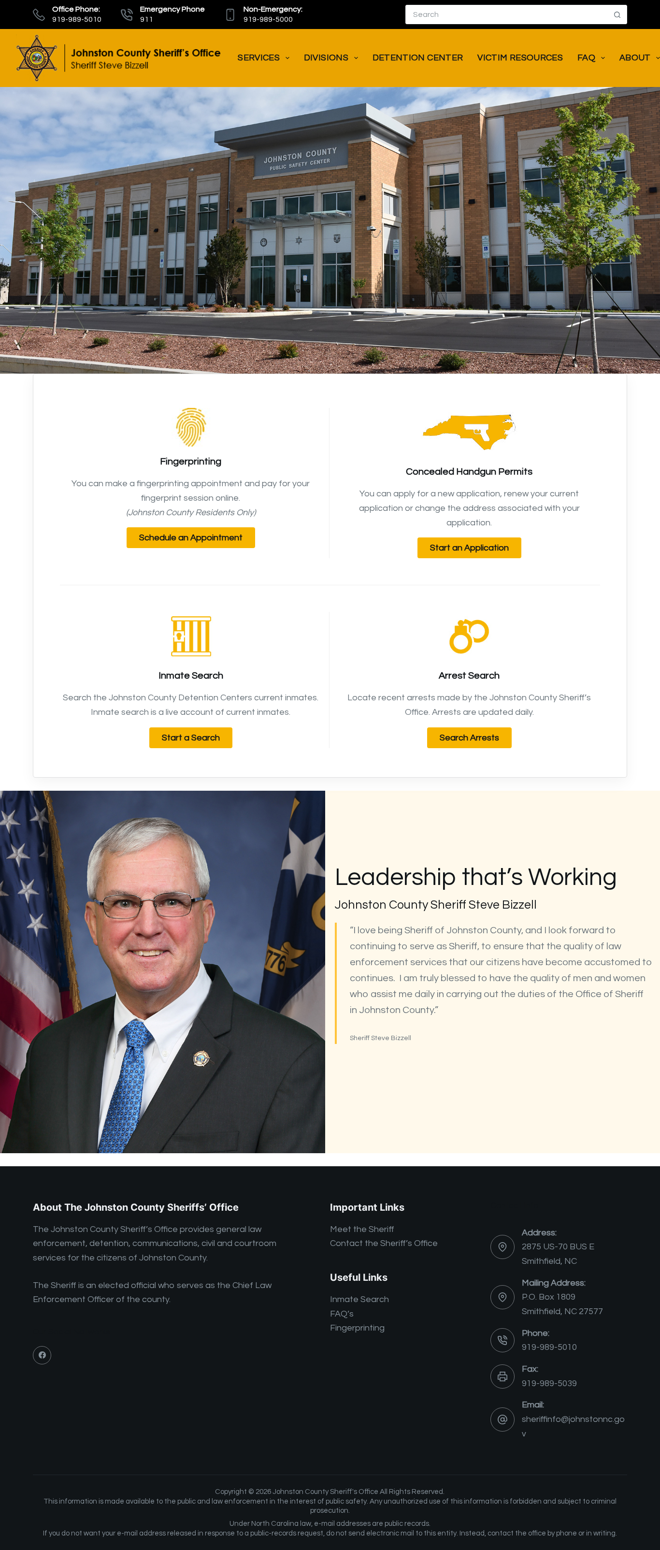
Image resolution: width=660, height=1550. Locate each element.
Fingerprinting (357, 1328)
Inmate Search (359, 1299)
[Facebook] (42, 1355)
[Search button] (617, 14)
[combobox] (507, 14)
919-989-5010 (549, 1347)
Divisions (326, 57)
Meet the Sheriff (362, 1229)
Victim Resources (520, 57)
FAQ (586, 57)
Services (259, 57)
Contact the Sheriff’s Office (384, 1243)
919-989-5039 (549, 1383)
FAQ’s (342, 1313)
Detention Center (418, 57)
